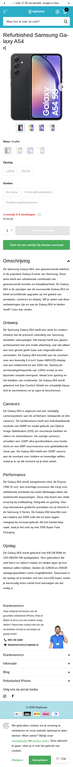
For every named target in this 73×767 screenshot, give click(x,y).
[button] (4, 3)
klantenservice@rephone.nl (23, 644)
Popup (39, 214)
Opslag (8, 162)
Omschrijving (16, 260)
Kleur (11, 141)
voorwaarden (20, 740)
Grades (8, 183)
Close (36, 655)
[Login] (57, 11)
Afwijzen (17, 760)
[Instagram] (4, 696)
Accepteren (39, 760)
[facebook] (12, 696)
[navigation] (20, 128)
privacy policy (41, 740)
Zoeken (65, 21)
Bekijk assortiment (5, 11)
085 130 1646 (15, 640)
